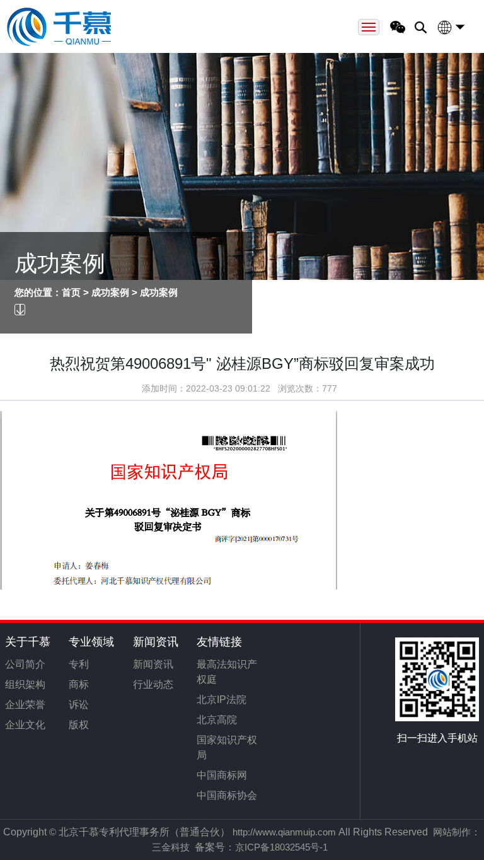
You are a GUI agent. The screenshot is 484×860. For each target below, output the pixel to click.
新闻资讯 (155, 642)
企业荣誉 (25, 704)
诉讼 (79, 704)
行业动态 (153, 684)
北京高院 (217, 719)
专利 (79, 664)
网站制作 (452, 832)
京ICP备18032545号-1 (281, 847)
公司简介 (25, 664)
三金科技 (171, 847)
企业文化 (25, 724)
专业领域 (91, 642)
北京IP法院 (221, 699)
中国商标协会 (227, 795)
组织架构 (25, 684)
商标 (79, 684)
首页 (71, 292)
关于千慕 (27, 642)
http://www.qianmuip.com (284, 832)
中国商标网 (222, 775)
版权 (79, 724)
